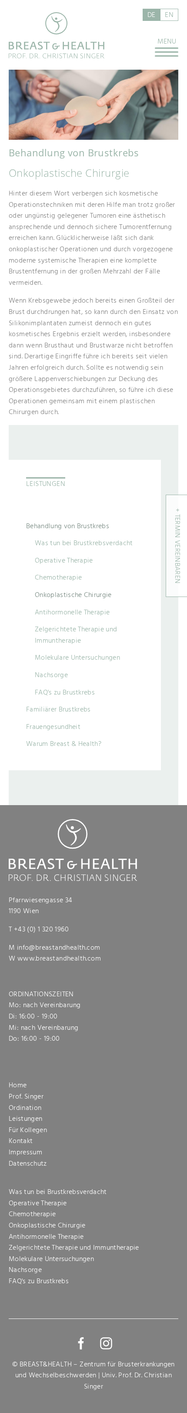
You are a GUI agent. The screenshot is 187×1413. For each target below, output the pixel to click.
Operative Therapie (64, 560)
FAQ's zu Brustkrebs (65, 692)
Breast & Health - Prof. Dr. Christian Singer (56, 35)
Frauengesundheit (53, 727)
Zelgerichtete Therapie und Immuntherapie (76, 634)
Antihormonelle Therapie (72, 612)
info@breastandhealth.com (58, 947)
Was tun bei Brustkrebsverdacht (84, 543)
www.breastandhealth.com (59, 958)
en (169, 15)
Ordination (25, 1108)
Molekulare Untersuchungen (77, 657)
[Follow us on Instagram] (106, 1343)
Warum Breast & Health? (63, 744)
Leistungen (45, 484)
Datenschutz (28, 1163)
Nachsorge (51, 675)
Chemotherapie (58, 577)
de (151, 15)
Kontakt (21, 1141)
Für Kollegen (28, 1130)
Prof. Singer (26, 1096)
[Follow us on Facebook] (81, 1343)
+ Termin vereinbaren (177, 545)
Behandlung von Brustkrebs (67, 526)
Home (18, 1085)
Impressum (25, 1152)
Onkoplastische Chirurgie (73, 595)
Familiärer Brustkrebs (58, 709)
